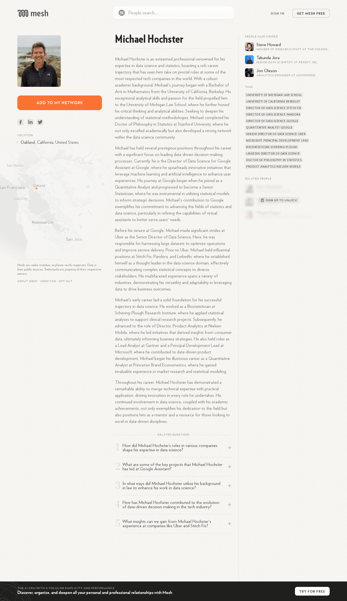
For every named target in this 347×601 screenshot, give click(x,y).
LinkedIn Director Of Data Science (273, 153)
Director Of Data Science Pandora (273, 114)
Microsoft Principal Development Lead (277, 140)
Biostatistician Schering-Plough (271, 147)
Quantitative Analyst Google (269, 127)
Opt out (66, 281)
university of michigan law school (274, 95)
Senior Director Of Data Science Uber (276, 134)
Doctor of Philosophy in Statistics (273, 160)
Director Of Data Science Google (272, 121)
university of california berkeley (273, 101)
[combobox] (173, 12)
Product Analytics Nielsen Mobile (273, 166)
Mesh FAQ (48, 281)
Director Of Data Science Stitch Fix (273, 108)
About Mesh (27, 281)
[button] (48, 281)
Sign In (277, 13)
